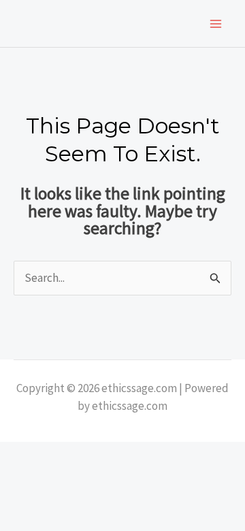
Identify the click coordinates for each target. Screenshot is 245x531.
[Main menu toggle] (216, 23)
